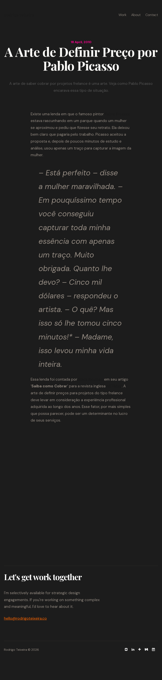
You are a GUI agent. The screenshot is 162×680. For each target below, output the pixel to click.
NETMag (114, 386)
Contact (151, 15)
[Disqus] (81, 481)
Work (122, 15)
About (136, 15)
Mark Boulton (90, 379)
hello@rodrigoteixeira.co (25, 618)
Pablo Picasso (117, 114)
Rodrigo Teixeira (19, 14)
